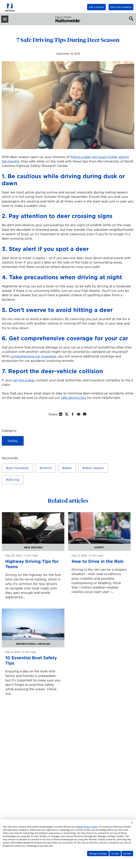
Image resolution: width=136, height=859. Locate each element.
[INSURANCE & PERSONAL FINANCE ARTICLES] (68, 19)
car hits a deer (24, 380)
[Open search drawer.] (130, 18)
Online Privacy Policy (87, 826)
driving (13, 479)
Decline (127, 853)
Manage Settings (98, 853)
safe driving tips (73, 398)
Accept (115, 853)
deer (68, 468)
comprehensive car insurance (33, 356)
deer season (94, 468)
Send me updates (121, 7)
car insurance (18, 468)
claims (47, 468)
